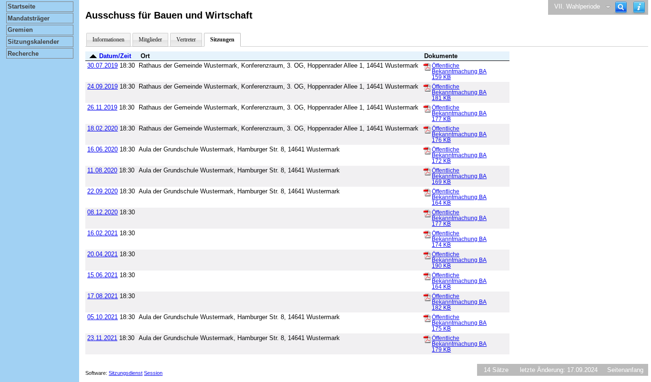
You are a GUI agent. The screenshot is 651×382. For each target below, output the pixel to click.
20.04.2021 (102, 254)
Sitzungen (222, 39)
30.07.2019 (102, 65)
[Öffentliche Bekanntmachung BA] (427, 66)
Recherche (23, 53)
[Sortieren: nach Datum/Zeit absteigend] (93, 56)
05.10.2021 (102, 317)
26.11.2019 (102, 107)
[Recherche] (621, 7)
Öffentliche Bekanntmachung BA (459, 71)
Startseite (21, 6)
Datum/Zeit (115, 56)
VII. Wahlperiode (577, 6)
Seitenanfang (625, 369)
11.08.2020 (102, 170)
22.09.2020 (102, 191)
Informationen (108, 39)
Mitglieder (150, 39)
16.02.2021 (102, 233)
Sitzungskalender (33, 41)
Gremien (20, 29)
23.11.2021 (102, 338)
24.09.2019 (102, 86)
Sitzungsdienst (125, 373)
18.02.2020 (102, 128)
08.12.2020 (102, 212)
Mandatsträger (29, 18)
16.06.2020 (102, 149)
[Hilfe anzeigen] (639, 7)
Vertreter (186, 39)
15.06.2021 (102, 275)
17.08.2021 (102, 296)
